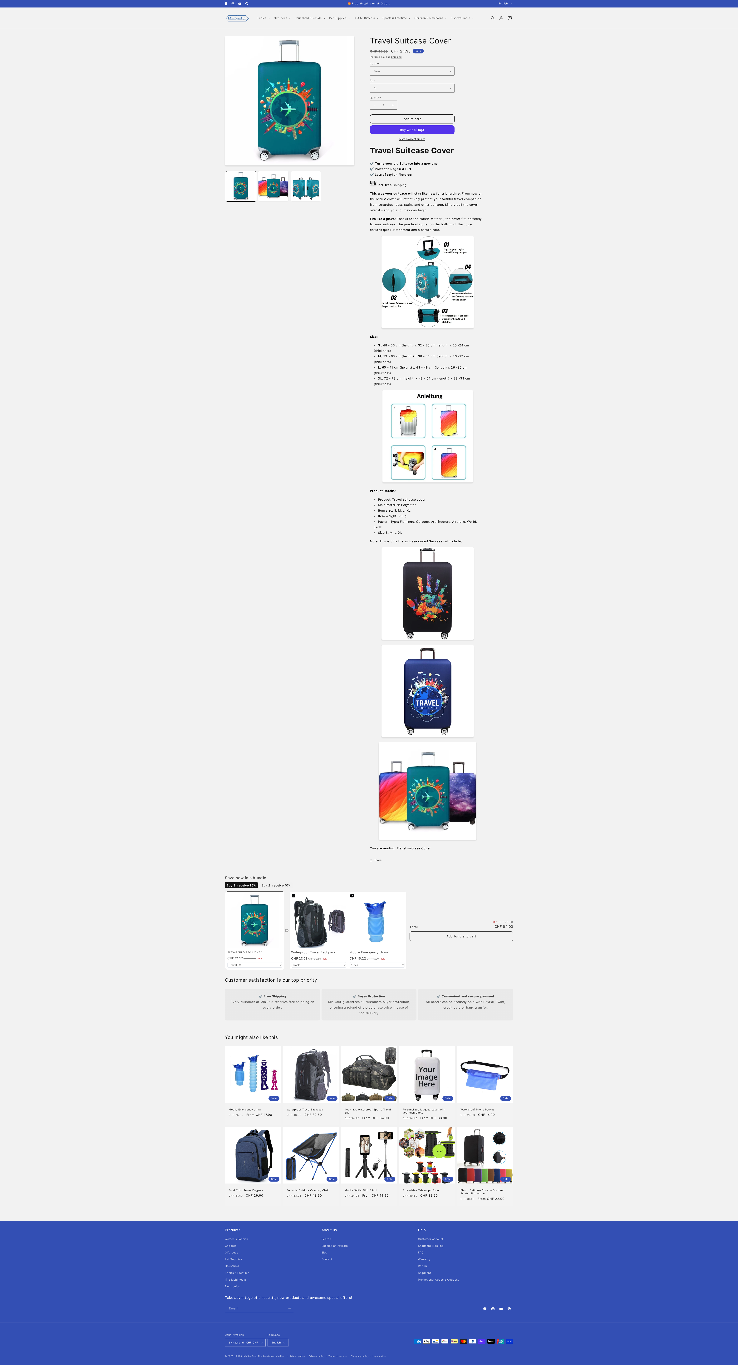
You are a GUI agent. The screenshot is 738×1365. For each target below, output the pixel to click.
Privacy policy (317, 1356)
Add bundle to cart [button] (461, 936)
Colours (375, 63)
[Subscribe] (289, 1308)
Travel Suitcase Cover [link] (244, 952)
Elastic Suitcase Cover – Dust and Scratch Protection (482, 1192)
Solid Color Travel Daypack (246, 1190)
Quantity (375, 97)
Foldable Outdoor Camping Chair (308, 1190)
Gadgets (230, 1245)
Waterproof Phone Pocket (477, 1109)
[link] (254, 920)
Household (232, 1266)
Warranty (424, 1259)
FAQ (421, 1252)
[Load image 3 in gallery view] (306, 186)
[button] (263, 18)
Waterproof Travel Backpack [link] (313, 952)
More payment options (412, 138)
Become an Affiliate (335, 1245)
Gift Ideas (231, 1252)
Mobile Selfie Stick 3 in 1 (361, 1190)
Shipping (396, 56)
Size (372, 80)
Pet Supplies (233, 1259)
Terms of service (337, 1356)
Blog (324, 1252)
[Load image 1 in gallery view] (241, 186)
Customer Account (430, 1239)
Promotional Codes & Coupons (438, 1279)
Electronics (232, 1286)
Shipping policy (360, 1356)
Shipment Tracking (431, 1245)
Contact (327, 1259)
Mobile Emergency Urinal (245, 1109)
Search (326, 1239)
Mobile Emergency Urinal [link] (369, 952)
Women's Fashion (236, 1239)
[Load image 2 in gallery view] (273, 186)
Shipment (424, 1272)
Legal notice (379, 1356)
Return (422, 1266)
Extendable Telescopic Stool (421, 1190)
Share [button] (378, 860)
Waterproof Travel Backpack (305, 1109)
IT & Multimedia (235, 1279)
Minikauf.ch (250, 1356)
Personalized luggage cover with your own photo (424, 1111)
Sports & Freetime (237, 1272)
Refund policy (297, 1356)
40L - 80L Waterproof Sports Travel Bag (368, 1111)
